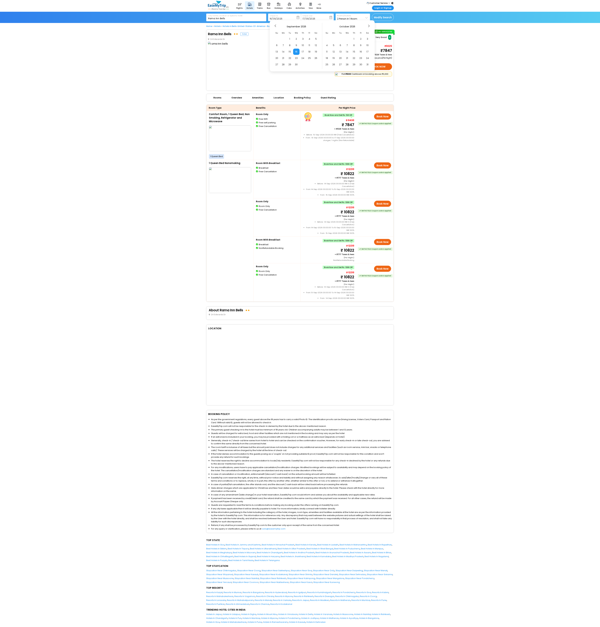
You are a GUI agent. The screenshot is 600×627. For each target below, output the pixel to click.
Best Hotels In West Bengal (319, 548)
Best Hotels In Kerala (305, 544)
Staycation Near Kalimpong (301, 578)
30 (296, 64)
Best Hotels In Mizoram (244, 552)
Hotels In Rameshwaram (275, 622)
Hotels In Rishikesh (381, 614)
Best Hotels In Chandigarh (270, 552)
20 (276, 58)
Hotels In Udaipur (231, 614)
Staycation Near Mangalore (330, 578)
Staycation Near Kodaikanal (273, 574)
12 (316, 45)
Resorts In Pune (379, 600)
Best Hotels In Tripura (238, 548)
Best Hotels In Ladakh (327, 544)
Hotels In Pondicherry (289, 618)
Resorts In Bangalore (253, 592)
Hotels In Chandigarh (217, 618)
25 (309, 58)
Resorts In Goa (363, 592)
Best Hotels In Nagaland (377, 556)
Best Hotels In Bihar (381, 552)
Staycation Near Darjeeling (349, 570)
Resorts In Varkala (282, 600)
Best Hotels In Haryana (268, 556)
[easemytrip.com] (218, 9)
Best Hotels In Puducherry (347, 548)
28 (283, 64)
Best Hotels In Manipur (372, 548)
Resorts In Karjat (214, 592)
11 (309, 45)
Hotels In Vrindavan (288, 614)
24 (302, 58)
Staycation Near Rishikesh (273, 578)
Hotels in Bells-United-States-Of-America (244, 26)
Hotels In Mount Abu (267, 614)
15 (290, 51)
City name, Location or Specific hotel (225, 16)
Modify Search (383, 17)
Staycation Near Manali (375, 570)
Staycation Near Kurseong (326, 582)
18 (309, 51)
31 (367, 64)
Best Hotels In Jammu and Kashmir (243, 544)
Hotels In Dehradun (316, 622)
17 (303, 51)
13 (277, 51)
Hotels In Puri (235, 618)
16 (296, 51)
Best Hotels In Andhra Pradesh (299, 552)
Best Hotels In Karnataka (319, 556)
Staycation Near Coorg (248, 570)
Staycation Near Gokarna (379, 574)
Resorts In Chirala (265, 596)
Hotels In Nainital (362, 614)
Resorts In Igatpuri (297, 592)
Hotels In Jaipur (214, 614)
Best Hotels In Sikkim (216, 548)
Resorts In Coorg (368, 596)
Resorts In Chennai (259, 604)
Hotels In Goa (213, 622)
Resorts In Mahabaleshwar (219, 596)
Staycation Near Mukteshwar (274, 582)
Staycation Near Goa (301, 570)
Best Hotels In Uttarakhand (263, 548)
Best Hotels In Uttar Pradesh (291, 548)
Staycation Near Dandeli (325, 574)
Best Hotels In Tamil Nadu (241, 560)
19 (316, 51)
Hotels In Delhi (306, 614)
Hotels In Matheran (329, 618)
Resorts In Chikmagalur (347, 596)
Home (209, 26)
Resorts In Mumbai (360, 600)
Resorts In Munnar (233, 592)
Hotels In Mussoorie (343, 614)
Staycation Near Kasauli (246, 574)
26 (316, 58)
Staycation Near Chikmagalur (221, 570)
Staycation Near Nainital (247, 578)
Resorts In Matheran (340, 600)
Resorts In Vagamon (244, 596)
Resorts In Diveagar (324, 596)
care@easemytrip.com (273, 528)
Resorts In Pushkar (215, 604)
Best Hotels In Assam (360, 552)
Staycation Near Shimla (300, 574)
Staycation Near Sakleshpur (276, 570)
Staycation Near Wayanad (219, 574)
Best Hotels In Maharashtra (353, 544)
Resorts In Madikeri (319, 600)
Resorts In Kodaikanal (281, 604)
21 (283, 58)
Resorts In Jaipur (300, 600)
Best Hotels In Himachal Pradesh (278, 544)
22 (290, 58)
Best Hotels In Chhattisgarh (219, 556)
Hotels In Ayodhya (349, 618)
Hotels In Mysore (269, 618)
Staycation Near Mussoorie (220, 578)
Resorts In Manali (263, 600)
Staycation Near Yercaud (219, 582)
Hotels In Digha (248, 614)
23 (296, 58)
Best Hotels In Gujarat (245, 556)
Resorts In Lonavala (216, 600)
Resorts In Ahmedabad (237, 604)
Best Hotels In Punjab (216, 560)
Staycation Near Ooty (324, 570)
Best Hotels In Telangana (267, 560)
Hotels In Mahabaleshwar (234, 622)
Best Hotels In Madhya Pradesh (347, 556)
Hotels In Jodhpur (310, 618)
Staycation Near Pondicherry (359, 578)
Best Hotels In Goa (215, 544)
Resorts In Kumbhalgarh (319, 592)
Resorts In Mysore (284, 596)
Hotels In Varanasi (323, 614)
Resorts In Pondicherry (343, 592)
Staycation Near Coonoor (246, 582)
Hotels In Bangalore (369, 618)
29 (289, 64)
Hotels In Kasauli (297, 622)
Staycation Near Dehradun (352, 574)
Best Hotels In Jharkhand (293, 556)
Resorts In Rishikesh (303, 596)
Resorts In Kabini (380, 592)
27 (276, 64)
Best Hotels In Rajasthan (380, 544)
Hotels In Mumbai (251, 618)
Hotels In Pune (255, 622)
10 (303, 45)
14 (283, 51)
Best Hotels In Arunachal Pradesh (332, 552)
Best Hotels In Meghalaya (219, 552)
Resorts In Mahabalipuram (240, 600)
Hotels (217, 26)
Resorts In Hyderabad (276, 592)
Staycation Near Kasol (301, 582)
